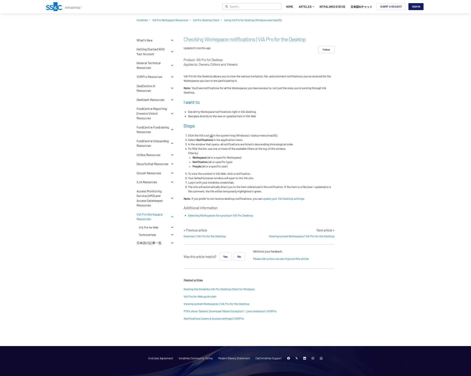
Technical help (147, 234)
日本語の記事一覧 (149, 243)
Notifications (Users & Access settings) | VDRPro (214, 318)
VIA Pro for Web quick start (200, 296)
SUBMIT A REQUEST (391, 6)
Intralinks (142, 20)
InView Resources (148, 155)
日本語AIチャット (361, 6)
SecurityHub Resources (152, 164)
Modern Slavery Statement (234, 358)
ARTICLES (305, 6)
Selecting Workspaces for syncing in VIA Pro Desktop (220, 215)
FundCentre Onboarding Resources (153, 143)
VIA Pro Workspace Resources (170, 20)
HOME (289, 6)
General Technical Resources (149, 65)
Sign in (416, 6)
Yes (225, 256)
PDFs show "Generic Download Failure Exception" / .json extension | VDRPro (230, 311)
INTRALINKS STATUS (332, 6)
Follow (326, 49)
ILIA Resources (147, 182)
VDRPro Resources (149, 76)
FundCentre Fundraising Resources (153, 129)
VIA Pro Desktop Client (206, 20)
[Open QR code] (321, 358)
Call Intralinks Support (269, 358)
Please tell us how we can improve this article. (281, 258)
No (239, 256)
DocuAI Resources (149, 173)
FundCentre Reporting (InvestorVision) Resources (152, 113)
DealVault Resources (150, 99)
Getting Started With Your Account (151, 51)
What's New (145, 40)
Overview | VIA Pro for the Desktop (205, 236)
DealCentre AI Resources (146, 88)
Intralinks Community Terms (196, 358)
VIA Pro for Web (148, 227)
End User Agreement (160, 358)
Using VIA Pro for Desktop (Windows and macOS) (253, 20)
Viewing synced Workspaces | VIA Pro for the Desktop (301, 236)
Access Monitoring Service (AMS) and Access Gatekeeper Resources (150, 198)
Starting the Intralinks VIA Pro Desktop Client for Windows (219, 289)
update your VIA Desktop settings (283, 198)
